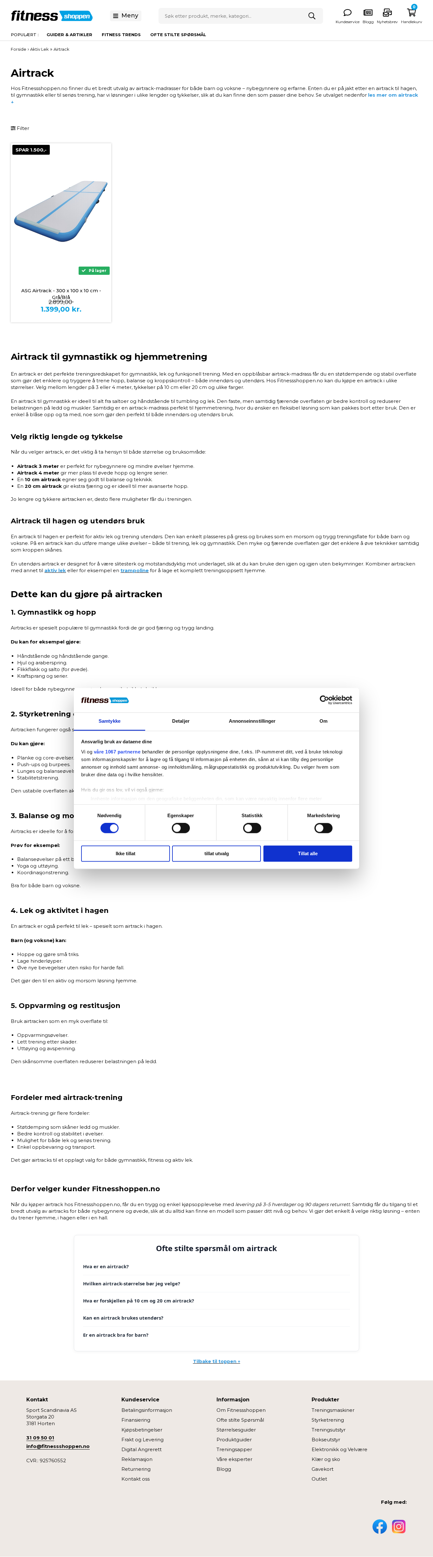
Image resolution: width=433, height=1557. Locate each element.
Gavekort (322, 1469)
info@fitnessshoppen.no (58, 1446)
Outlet (319, 1479)
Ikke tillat (125, 853)
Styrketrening (328, 1420)
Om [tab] (323, 721)
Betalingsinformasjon (146, 1410)
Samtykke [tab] (109, 721)
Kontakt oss (135, 1479)
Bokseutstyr (326, 1440)
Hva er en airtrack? (106, 1266)
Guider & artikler (69, 34)
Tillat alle (308, 853)
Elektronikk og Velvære (339, 1449)
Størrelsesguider (236, 1430)
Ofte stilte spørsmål (178, 34)
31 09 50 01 (40, 1438)
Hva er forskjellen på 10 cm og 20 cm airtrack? (138, 1300)
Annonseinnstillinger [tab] (252, 721)
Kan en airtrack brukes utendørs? (123, 1318)
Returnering (136, 1469)
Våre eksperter (234, 1459)
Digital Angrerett (141, 1449)
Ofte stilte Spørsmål (240, 1420)
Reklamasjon (136, 1459)
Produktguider (234, 1440)
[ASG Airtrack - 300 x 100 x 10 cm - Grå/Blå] (61, 211)
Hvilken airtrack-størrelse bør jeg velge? (131, 1283)
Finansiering (135, 1420)
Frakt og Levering (142, 1440)
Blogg (224, 1469)
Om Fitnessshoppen (241, 1410)
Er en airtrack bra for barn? (115, 1335)
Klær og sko (326, 1459)
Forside (18, 49)
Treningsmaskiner (333, 1410)
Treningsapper (234, 1449)
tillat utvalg (216, 853)
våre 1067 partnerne (117, 751)
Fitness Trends (121, 34)
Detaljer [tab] (181, 721)
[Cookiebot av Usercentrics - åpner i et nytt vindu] (324, 700)
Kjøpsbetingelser (141, 1430)
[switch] (181, 828)
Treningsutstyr (329, 1430)
